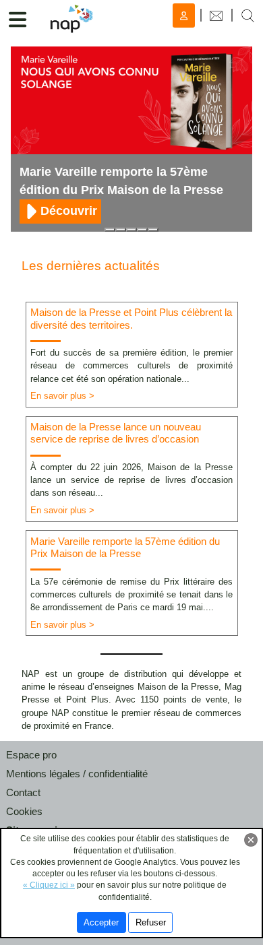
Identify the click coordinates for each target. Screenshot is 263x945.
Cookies (24, 811)
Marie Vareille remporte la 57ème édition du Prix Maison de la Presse (121, 181)
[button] (247, 15)
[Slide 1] (110, 230)
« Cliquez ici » (49, 885)
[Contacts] (216, 15)
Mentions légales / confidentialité (77, 773)
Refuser (151, 922)
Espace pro (31, 754)
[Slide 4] (153, 230)
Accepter (101, 922)
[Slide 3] (142, 230)
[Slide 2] (131, 230)
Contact (23, 792)
